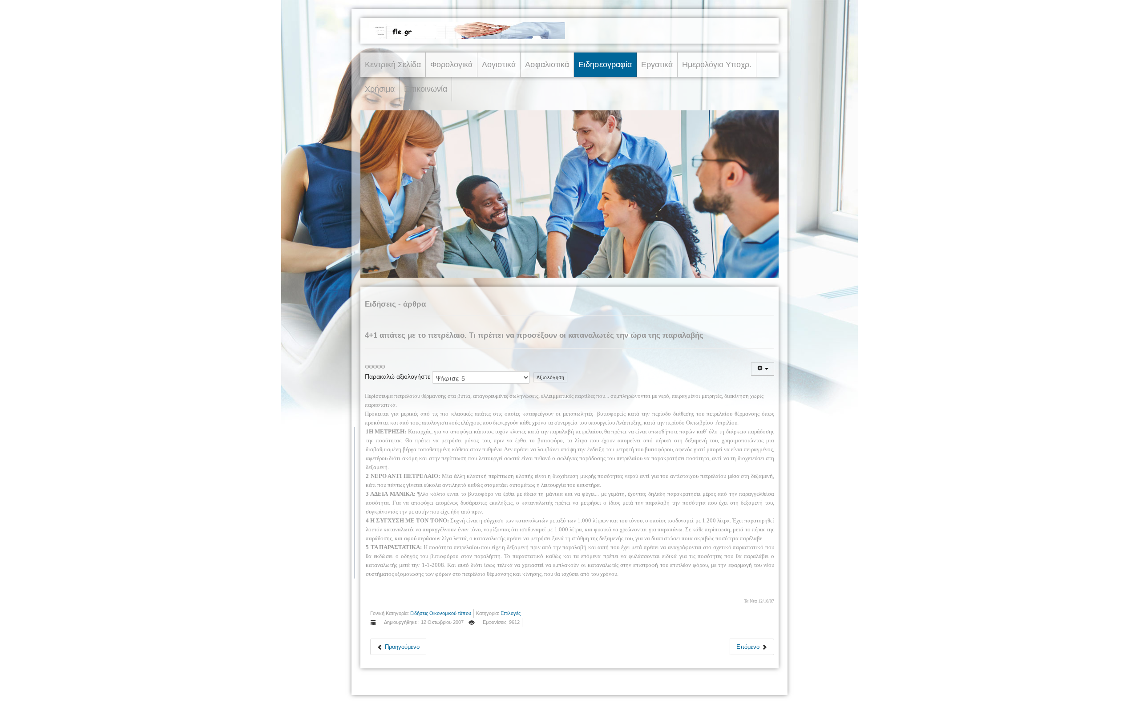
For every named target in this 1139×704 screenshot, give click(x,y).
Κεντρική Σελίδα (393, 64)
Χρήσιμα (380, 89)
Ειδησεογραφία (605, 64)
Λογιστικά (499, 64)
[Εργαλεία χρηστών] (762, 369)
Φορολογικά (451, 64)
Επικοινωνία (425, 89)
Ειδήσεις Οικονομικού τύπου (440, 613)
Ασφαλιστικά (547, 64)
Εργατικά (657, 64)
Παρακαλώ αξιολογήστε (397, 376)
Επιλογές (511, 613)
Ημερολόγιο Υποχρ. (716, 64)
